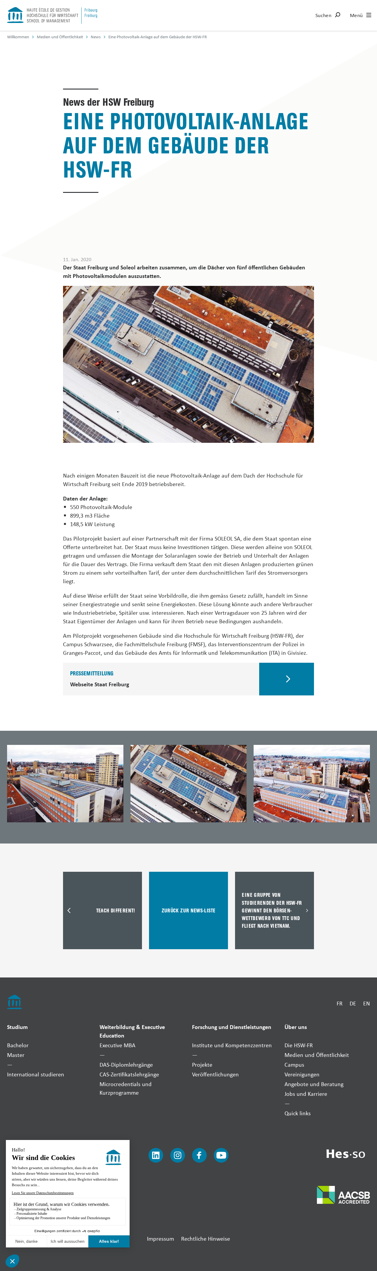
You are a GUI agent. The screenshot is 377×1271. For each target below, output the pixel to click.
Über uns (296, 1027)
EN (366, 1003)
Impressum (160, 1238)
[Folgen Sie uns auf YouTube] (221, 1155)
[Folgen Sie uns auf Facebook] (199, 1155)
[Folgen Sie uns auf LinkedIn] (155, 1155)
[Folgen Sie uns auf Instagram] (177, 1155)
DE (353, 1003)
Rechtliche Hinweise (205, 1238)
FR (340, 1003)
